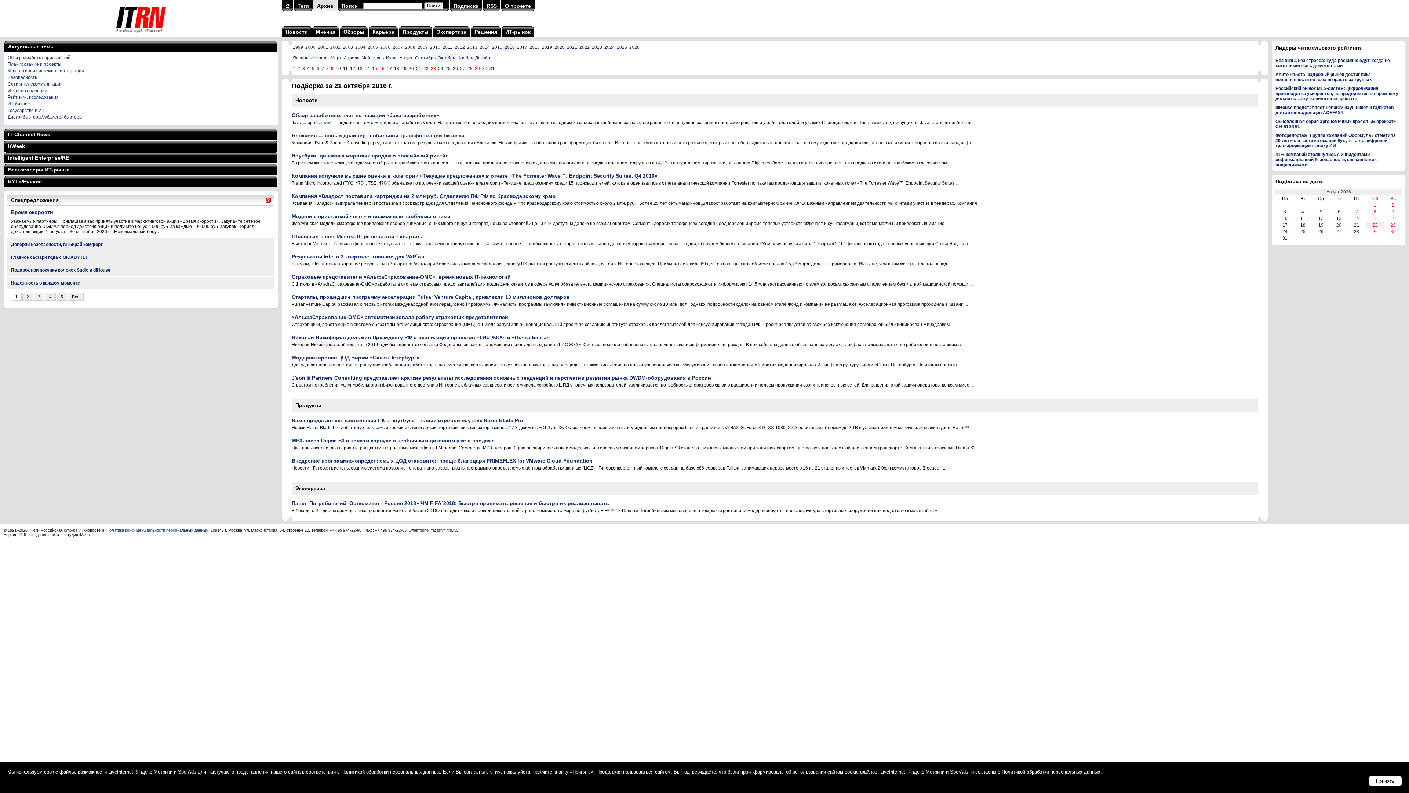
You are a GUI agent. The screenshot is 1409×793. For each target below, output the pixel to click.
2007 (398, 47)
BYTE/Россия (25, 181)
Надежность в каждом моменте (45, 283)
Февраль (319, 58)
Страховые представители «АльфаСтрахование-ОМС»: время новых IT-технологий (401, 277)
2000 (310, 47)
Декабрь (483, 58)
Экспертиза (451, 32)
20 (411, 68)
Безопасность (22, 77)
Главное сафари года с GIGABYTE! (49, 257)
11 (345, 68)
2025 (622, 47)
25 (448, 68)
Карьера (383, 32)
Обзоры (353, 32)
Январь (300, 58)
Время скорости (32, 212)
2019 (547, 47)
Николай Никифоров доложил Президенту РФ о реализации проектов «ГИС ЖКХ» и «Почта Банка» (421, 337)
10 (338, 68)
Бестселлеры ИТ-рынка (39, 170)
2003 (348, 47)
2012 (460, 47)
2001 (323, 47)
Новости (296, 32)
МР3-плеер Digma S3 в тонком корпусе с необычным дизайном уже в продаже (393, 440)
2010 (435, 47)
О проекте (518, 6)
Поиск (349, 6)
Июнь (378, 58)
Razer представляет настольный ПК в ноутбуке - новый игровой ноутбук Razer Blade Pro (407, 420)
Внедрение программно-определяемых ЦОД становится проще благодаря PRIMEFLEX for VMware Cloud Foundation (442, 461)
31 (492, 68)
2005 (373, 47)
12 (352, 68)
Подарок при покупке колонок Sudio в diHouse (60, 270)
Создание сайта (44, 534)
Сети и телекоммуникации (35, 84)
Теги (303, 6)
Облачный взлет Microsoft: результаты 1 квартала (358, 236)
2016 (510, 47)
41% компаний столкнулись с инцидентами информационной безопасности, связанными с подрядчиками (1326, 159)
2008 (410, 47)
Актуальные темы (31, 47)
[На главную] (141, 34)
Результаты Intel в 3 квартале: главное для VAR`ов (358, 257)
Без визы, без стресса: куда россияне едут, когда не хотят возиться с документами (1332, 63)
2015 (497, 47)
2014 (485, 47)
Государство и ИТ (26, 110)
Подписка (466, 6)
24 (440, 68)
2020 (559, 47)
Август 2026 (1338, 192)
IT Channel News (29, 134)
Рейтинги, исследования (33, 97)
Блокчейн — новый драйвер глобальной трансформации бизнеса (378, 135)
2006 (385, 47)
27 (462, 68)
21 (418, 68)
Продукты (416, 32)
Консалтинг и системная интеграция (46, 70)
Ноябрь (465, 58)
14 (367, 68)
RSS (492, 6)
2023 (597, 47)
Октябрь (446, 58)
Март (336, 58)
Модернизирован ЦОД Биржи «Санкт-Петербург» (355, 358)
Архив (325, 6)
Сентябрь (425, 58)
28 (470, 68)
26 (455, 68)
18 (396, 68)
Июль (391, 58)
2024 (609, 47)
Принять (1385, 781)
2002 (335, 47)
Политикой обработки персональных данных (390, 772)
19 (404, 68)
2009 (423, 47)
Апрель (351, 58)
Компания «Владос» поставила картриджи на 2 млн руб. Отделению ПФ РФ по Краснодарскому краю (424, 196)
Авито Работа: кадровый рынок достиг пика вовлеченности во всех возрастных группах (1323, 77)
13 (360, 68)
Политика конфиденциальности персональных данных (157, 530)
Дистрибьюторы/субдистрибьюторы (45, 117)
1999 (298, 47)
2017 (522, 47)
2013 (472, 47)
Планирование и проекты (34, 64)
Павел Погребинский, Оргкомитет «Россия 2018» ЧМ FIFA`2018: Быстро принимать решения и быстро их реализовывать (450, 503)
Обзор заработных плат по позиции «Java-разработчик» (365, 115)
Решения (485, 32)
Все (76, 297)
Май (365, 58)
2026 (634, 47)
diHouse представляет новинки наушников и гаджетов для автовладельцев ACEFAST (1334, 110)
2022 (584, 47)
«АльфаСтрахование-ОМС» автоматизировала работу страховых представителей (400, 317)
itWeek (16, 146)
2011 (447, 47)
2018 (534, 47)
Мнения (325, 32)
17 (389, 68)
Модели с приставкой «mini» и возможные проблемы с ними (371, 216)
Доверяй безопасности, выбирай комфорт (57, 244)
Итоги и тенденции (27, 90)
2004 (360, 47)
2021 (572, 47)
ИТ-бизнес (19, 103)
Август (406, 58)
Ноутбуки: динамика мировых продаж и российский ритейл (370, 156)
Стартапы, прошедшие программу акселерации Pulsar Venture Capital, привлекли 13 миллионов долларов (431, 297)
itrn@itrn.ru (447, 530)
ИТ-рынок (518, 32)
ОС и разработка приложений (39, 57)
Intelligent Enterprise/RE (38, 158)
